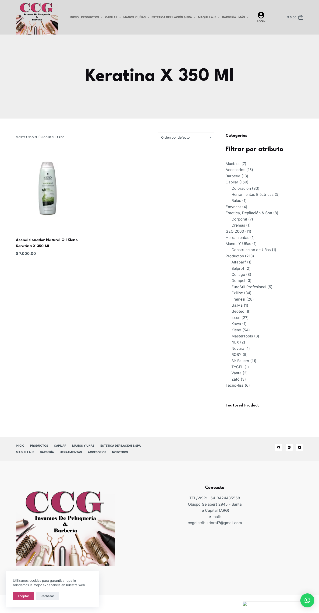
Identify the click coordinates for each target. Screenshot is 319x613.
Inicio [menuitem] (74, 17)
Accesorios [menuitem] (97, 452)
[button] (307, 600)
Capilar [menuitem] (111, 17)
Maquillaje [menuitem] (207, 17)
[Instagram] (289, 447)
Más (241, 17)
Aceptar (23, 596)
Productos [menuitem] (90, 17)
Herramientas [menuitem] (71, 452)
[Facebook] (278, 447)
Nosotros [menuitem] (120, 452)
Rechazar (47, 596)
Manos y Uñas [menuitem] (134, 17)
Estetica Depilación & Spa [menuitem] (172, 17)
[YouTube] (299, 447)
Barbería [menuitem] (229, 17)
